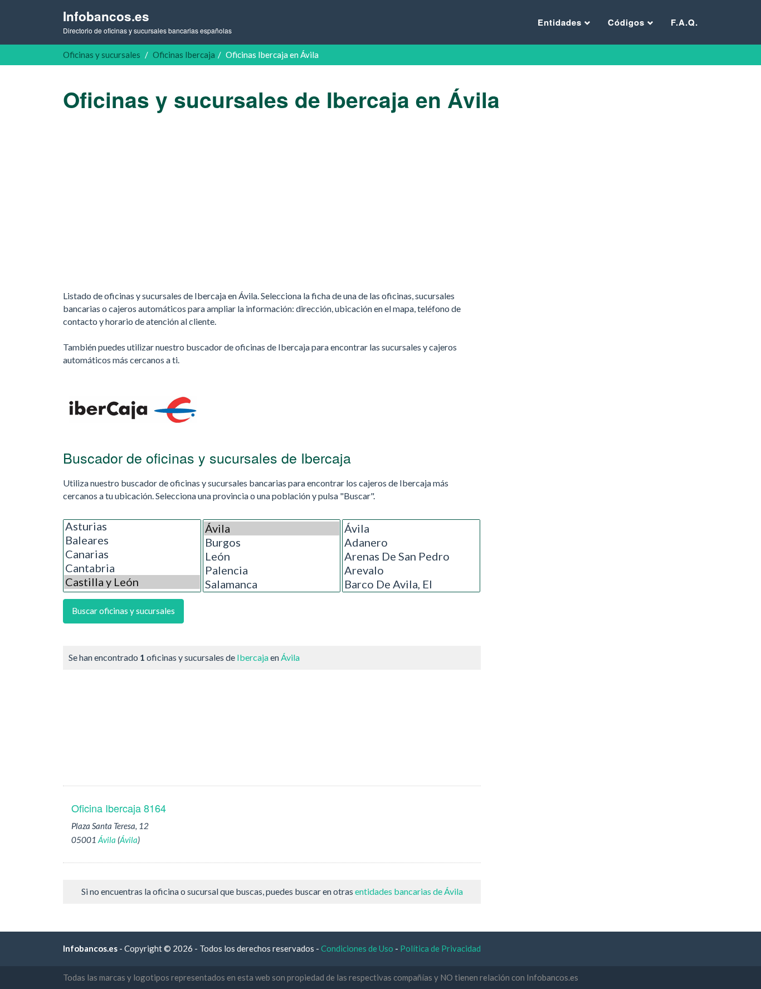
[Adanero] (411, 542)
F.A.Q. (684, 22)
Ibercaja (253, 657)
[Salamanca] (272, 584)
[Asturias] (132, 526)
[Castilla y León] (132, 582)
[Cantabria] (132, 568)
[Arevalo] (411, 570)
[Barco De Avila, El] (411, 584)
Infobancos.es (147, 21)
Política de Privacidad (440, 948)
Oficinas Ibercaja (184, 55)
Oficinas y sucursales (101, 55)
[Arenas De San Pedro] (411, 556)
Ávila (290, 657)
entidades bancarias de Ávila (409, 891)
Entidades (561, 22)
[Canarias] (132, 554)
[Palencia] (272, 570)
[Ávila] (272, 528)
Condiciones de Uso (357, 948)
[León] (272, 556)
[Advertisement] (272, 201)
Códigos (627, 22)
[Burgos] (272, 542)
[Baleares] (132, 540)
